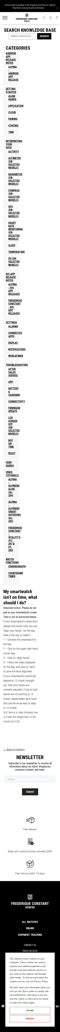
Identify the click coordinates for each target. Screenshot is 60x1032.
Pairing (12, 118)
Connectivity (16, 401)
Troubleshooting (17, 365)
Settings (11, 322)
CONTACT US (30, 945)
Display (13, 342)
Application (16, 105)
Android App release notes (11, 58)
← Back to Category (14, 749)
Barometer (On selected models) (15, 179)
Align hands (12, 98)
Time (11, 132)
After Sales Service (13, 372)
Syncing (13, 125)
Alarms (13, 326)
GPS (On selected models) (14, 211)
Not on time (11, 443)
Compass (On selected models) (14, 195)
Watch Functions (12, 561)
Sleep (11, 245)
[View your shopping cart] (57, 18)
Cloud (12, 112)
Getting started (11, 90)
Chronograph (17, 566)
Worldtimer (15, 355)
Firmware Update (14, 409)
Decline (30, 1018)
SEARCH (44, 36)
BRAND (30, 928)
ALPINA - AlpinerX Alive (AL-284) (14, 487)
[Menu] (5, 18)
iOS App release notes (11, 277)
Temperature (16, 252)
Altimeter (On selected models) (14, 163)
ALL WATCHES (30, 922)
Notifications (17, 349)
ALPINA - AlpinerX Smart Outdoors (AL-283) (14, 511)
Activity (13, 151)
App (10, 382)
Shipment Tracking (30, 934)
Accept (30, 1010)
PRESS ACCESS (30, 951)
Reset (12, 453)
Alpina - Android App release (13, 73)
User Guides (10, 464)
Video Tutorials (12, 474)
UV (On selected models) (14, 261)
